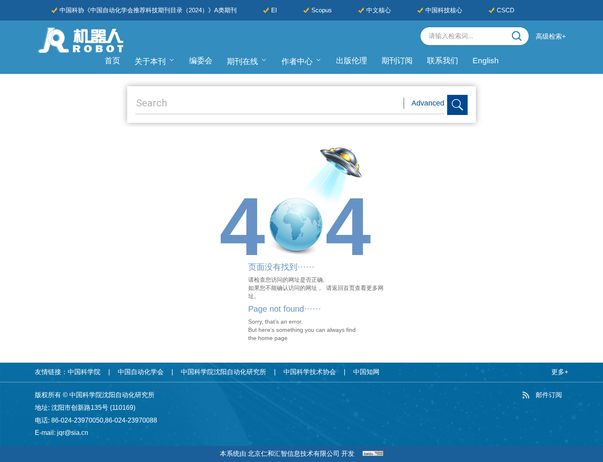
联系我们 (442, 60)
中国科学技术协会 (309, 371)
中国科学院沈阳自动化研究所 (223, 371)
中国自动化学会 (141, 371)
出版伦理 (351, 60)
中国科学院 (84, 371)
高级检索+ (551, 36)
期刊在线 (242, 61)
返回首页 (343, 288)
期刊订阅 (397, 60)
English (486, 60)
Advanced (427, 103)
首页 (112, 60)
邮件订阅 (549, 394)
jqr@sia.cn (72, 432)
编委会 (200, 60)
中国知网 (366, 371)
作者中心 (297, 61)
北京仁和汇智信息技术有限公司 (294, 453)
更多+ (559, 371)
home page (273, 338)
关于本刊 (150, 61)
